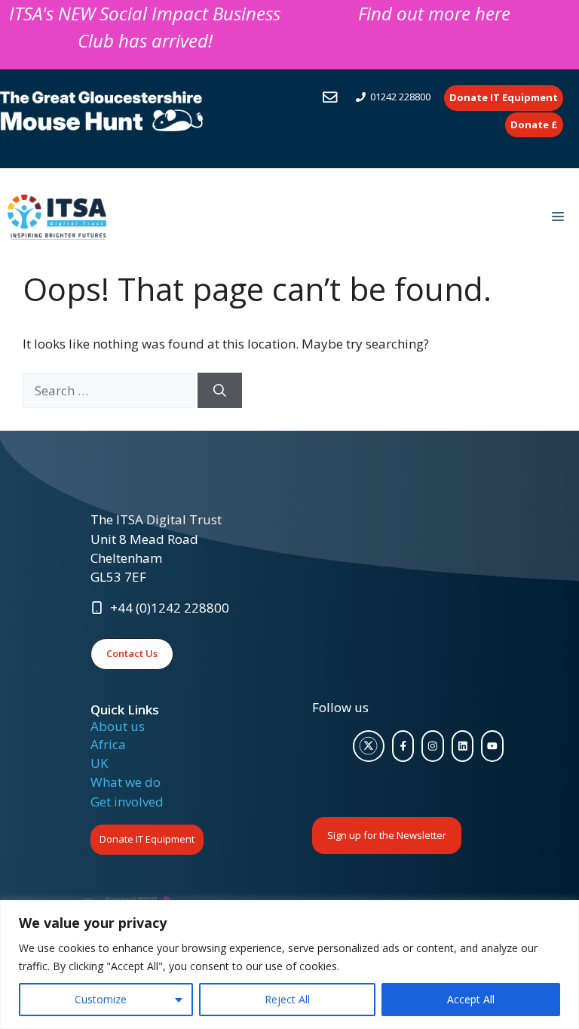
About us (117, 726)
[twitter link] (368, 746)
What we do (125, 782)
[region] (289, 964)
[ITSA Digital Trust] (57, 217)
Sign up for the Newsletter (386, 835)
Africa (108, 744)
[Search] (220, 391)
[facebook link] (403, 746)
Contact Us (132, 653)
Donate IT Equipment (147, 839)
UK (99, 763)
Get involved (127, 801)
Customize (101, 999)
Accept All (471, 999)
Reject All (287, 999)
